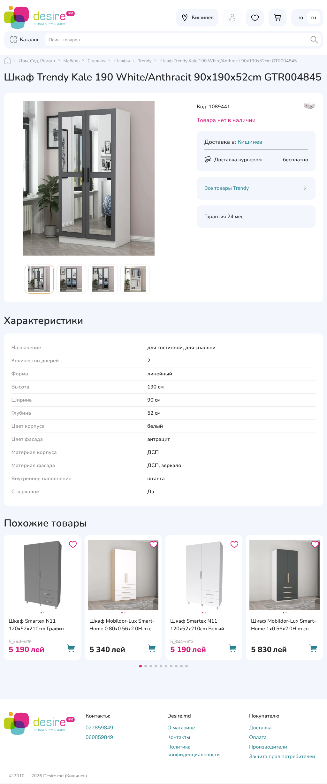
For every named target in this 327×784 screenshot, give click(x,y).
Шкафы (122, 61)
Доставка (260, 727)
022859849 (99, 727)
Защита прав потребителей (282, 756)
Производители (268, 746)
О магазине (181, 727)
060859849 (99, 737)
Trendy (145, 61)
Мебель (72, 61)
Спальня (96, 61)
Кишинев (250, 142)
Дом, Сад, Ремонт (37, 61)
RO (301, 17)
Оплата (258, 737)
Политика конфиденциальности (193, 750)
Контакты (178, 737)
